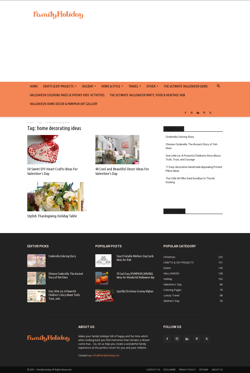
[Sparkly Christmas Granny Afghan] (104, 295)
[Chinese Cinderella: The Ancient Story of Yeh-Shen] (36, 278)
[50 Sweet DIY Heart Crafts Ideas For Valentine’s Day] (57, 149)
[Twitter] (210, 112)
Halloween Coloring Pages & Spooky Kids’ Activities (67, 95)
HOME (34, 86)
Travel (133, 86)
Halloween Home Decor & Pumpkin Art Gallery (63, 104)
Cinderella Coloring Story (180, 136)
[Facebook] (185, 112)
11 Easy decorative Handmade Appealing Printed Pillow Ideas (194, 169)
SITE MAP (203, 369)
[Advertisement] (125, 54)
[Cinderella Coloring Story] (36, 260)
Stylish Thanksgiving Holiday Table (52, 216)
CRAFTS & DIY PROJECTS (58, 86)
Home (30, 122)
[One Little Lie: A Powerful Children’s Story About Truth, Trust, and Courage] (36, 295)
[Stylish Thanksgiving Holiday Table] (57, 196)
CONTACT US (153, 369)
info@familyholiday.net (105, 355)
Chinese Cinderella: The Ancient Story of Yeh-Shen (192, 146)
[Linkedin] (198, 112)
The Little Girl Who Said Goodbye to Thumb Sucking (190, 180)
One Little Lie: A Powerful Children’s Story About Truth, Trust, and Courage (193, 157)
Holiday (87, 86)
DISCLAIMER (169, 369)
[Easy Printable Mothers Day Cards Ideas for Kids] (103, 260)
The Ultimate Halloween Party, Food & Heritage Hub (147, 95)
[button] (218, 86)
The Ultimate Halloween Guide (186, 86)
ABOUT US (217, 369)
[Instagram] (191, 112)
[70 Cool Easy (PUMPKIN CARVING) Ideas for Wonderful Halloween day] (101, 278)
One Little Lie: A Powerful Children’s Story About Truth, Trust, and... (64, 295)
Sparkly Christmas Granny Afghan (135, 291)
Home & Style (110, 86)
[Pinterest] (204, 112)
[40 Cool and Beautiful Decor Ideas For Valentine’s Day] (125, 149)
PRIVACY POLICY (187, 369)
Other (150, 86)
